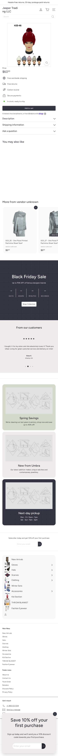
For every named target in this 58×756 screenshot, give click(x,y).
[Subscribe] (44, 746)
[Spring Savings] (29, 400)
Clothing (5, 647)
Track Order (6, 682)
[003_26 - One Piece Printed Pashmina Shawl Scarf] (20, 230)
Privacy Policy (7, 692)
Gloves (4, 637)
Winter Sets (6, 650)
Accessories (6, 654)
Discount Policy (8, 689)
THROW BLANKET (9, 661)
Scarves (5, 643)
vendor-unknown (27, 202)
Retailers (5, 685)
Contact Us (6, 678)
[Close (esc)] (55, 714)
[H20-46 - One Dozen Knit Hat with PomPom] (20, 170)
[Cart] (47, 10)
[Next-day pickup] (29, 495)
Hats (4, 640)
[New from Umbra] (29, 448)
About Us (5, 675)
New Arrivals (7, 633)
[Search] (53, 16)
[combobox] (29, 16)
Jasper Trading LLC (10, 9)
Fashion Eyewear (8, 664)
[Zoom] (46, 62)
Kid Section (6, 657)
